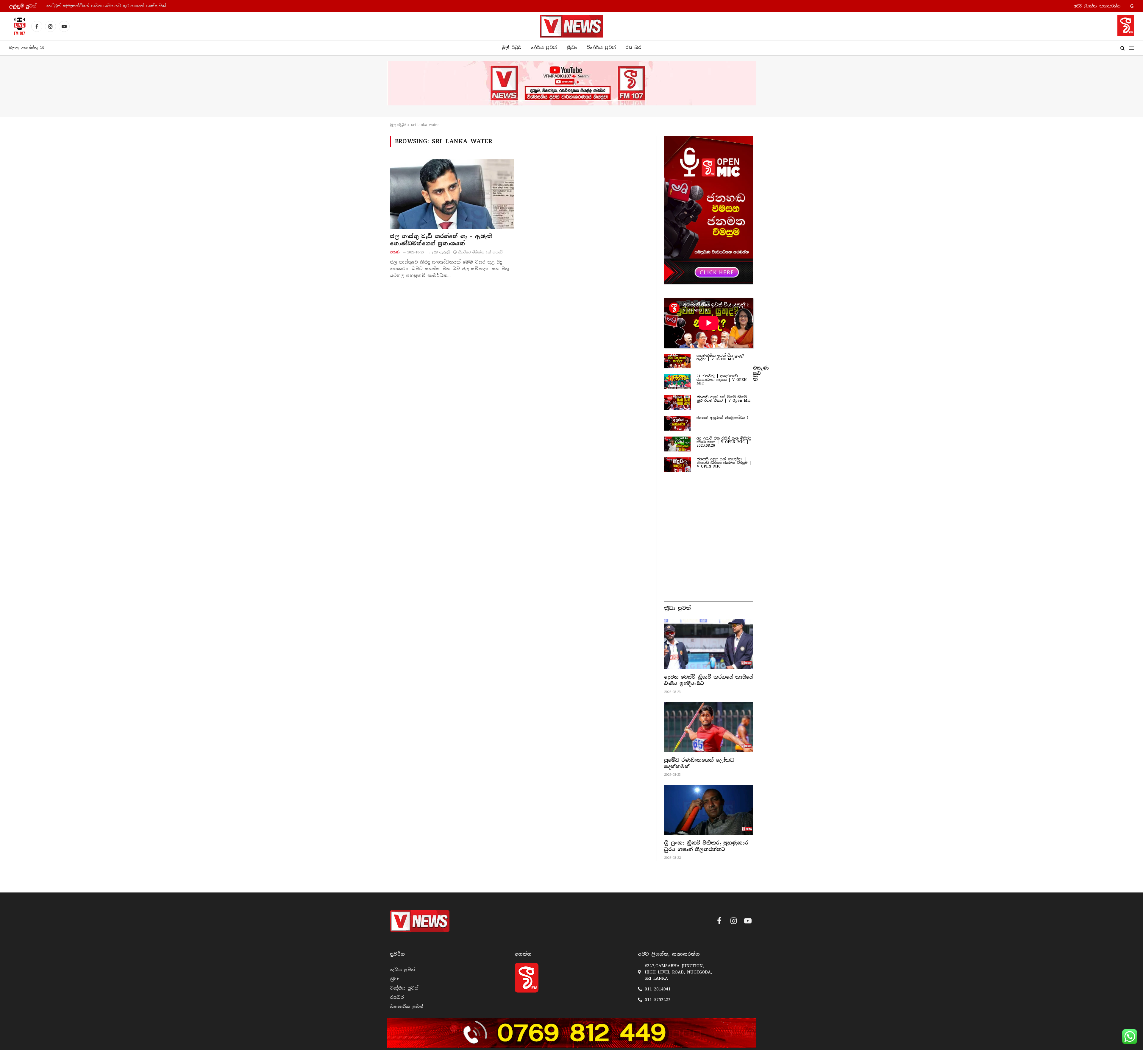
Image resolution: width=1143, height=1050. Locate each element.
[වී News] (571, 26)
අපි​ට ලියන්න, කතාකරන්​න (1097, 6)
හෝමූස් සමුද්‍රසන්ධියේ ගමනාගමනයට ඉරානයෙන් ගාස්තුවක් (106, 5)
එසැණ (395, 252)
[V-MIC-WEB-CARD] (708, 210)
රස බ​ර (633, 47)
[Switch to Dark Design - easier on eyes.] (1131, 6)
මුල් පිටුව (511, 47)
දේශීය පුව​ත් (544, 47)
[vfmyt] (571, 83)
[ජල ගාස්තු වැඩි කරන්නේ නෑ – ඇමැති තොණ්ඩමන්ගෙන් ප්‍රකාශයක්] (452, 194)
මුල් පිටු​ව (398, 124)
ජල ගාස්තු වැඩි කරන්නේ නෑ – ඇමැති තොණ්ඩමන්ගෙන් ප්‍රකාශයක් (441, 240)
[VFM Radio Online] (18, 26)
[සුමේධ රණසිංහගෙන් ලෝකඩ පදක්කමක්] (708, 727)
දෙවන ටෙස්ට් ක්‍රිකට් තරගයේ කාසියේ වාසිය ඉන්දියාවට (708, 680)
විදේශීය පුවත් (601, 47)
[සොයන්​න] (1122, 48)
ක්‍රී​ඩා (571, 47)
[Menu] (1131, 48)
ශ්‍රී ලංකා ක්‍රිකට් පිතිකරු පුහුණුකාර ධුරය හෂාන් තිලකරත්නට (706, 846)
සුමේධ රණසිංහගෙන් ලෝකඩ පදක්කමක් (699, 763)
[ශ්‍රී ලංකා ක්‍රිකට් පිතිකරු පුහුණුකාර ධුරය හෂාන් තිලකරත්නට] (708, 810)
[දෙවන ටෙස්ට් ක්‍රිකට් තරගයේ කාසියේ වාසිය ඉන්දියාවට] (708, 644)
